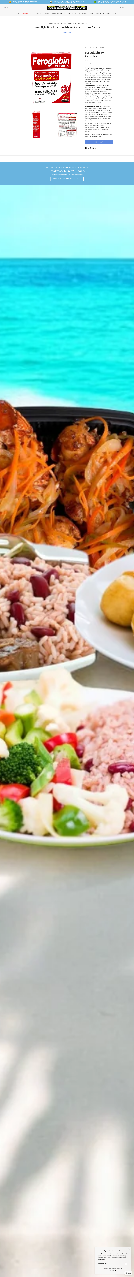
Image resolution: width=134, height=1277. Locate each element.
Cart (128, 7)
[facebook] (110, 1270)
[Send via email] (93, 148)
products (92, 48)
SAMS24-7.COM (89, 60)
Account (122, 7)
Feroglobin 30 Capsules (94, 54)
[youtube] (115, 1270)
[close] (129, 1249)
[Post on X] (88, 148)
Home (86, 48)
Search (6, 8)
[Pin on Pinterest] (90, 148)
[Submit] (126, 1263)
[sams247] (67, 8)
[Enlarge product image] (51, 78)
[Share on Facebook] (86, 148)
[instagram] (112, 1270)
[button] (95, 148)
